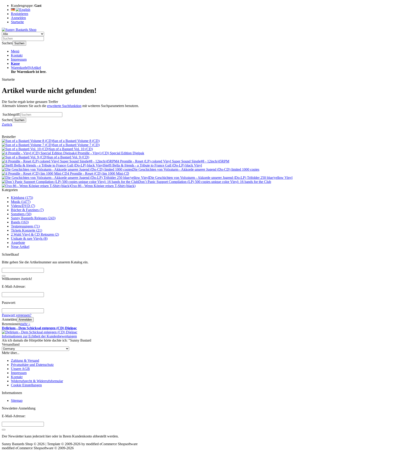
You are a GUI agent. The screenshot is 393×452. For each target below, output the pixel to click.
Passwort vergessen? (16, 315)
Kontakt (17, 55)
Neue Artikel (20, 247)
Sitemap (17, 400)
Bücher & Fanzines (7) (27, 210)
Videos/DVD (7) (23, 206)
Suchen (19, 43)
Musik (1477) (20, 202)
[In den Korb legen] (3, 276)
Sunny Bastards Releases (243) (33, 218)
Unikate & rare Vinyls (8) (29, 238)
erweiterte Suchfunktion (64, 106)
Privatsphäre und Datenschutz (32, 365)
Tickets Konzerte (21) (26, 230)
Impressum (19, 59)
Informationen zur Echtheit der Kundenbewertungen (39, 336)
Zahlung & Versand (25, 360)
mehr (25, 324)
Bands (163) (20, 222)
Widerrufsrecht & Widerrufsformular (37, 381)
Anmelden (25, 319)
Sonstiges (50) (21, 214)
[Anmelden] (3, 429)
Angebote (18, 243)
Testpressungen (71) (25, 226)
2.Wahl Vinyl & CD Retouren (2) (35, 234)
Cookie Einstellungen (26, 385)
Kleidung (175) (22, 198)
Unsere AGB (20, 369)
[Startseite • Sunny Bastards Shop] (19, 30)
